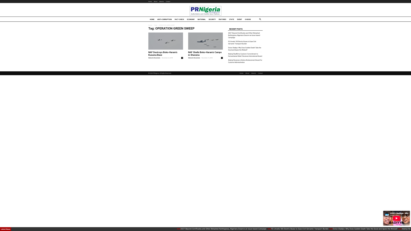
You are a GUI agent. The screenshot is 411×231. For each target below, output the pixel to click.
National (202, 19)
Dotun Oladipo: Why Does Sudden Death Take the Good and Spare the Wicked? (244, 49)
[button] (260, 20)
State (231, 19)
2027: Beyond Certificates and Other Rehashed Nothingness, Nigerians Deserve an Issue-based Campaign (244, 35)
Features (222, 19)
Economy (191, 19)
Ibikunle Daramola (154, 58)
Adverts (161, 1)
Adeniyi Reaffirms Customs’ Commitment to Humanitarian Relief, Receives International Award (245, 55)
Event (239, 19)
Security (212, 19)
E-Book (248, 19)
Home (150, 1)
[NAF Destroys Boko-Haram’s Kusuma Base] (165, 41)
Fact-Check (179, 19)
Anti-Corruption (164, 19)
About (155, 1)
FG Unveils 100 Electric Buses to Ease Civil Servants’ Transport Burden (242, 43)
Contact (168, 1)
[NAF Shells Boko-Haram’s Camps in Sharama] (205, 41)
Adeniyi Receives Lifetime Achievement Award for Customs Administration (245, 61)
